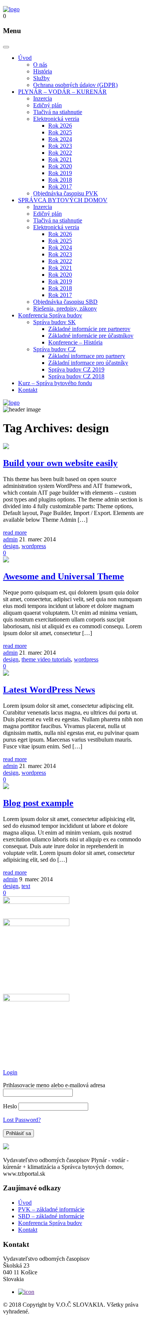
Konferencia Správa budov (50, 315)
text (25, 886)
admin (10, 539)
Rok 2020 (60, 166)
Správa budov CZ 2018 (76, 376)
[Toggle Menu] (6, 47)
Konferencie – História (75, 342)
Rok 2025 (60, 132)
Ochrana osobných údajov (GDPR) (75, 85)
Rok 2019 (60, 173)
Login (10, 1072)
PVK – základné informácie (51, 1209)
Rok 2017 (60, 186)
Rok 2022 (60, 152)
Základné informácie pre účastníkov (90, 335)
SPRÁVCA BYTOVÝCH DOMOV (62, 200)
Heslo (10, 1106)
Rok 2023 (60, 146)
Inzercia (42, 98)
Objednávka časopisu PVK (65, 193)
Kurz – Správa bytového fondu (55, 383)
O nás (40, 64)
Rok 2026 (60, 125)
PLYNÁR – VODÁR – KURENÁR (62, 91)
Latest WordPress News (49, 690)
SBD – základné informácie (51, 1216)
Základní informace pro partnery (86, 356)
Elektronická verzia (56, 119)
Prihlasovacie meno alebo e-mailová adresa (54, 1085)
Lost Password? (22, 1120)
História (42, 71)
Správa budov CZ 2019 (76, 369)
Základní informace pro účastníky (88, 363)
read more (15, 532)
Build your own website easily (60, 463)
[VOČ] (11, 9)
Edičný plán (47, 105)
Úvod (25, 58)
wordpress (33, 546)
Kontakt (27, 390)
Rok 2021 (60, 159)
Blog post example (38, 803)
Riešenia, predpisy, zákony (65, 308)
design (10, 546)
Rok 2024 (60, 139)
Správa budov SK (54, 322)
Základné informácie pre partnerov (89, 329)
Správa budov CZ (54, 349)
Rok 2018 (60, 180)
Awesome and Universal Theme (63, 576)
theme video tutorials (46, 659)
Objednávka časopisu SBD (65, 302)
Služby (41, 78)
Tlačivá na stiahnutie (57, 112)
